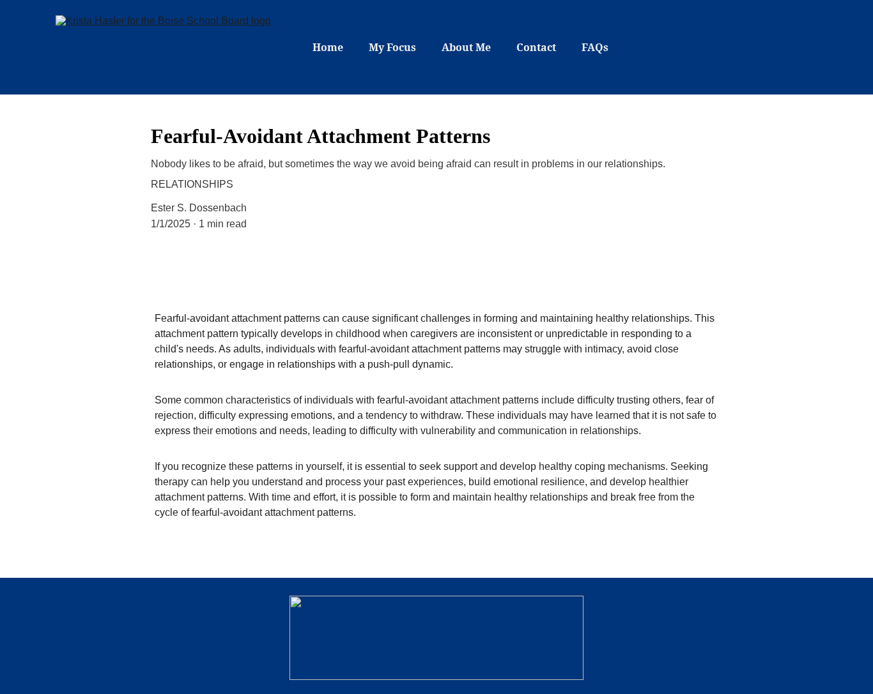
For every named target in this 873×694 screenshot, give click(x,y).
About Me (466, 47)
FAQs (595, 47)
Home (328, 47)
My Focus (392, 47)
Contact (536, 47)
